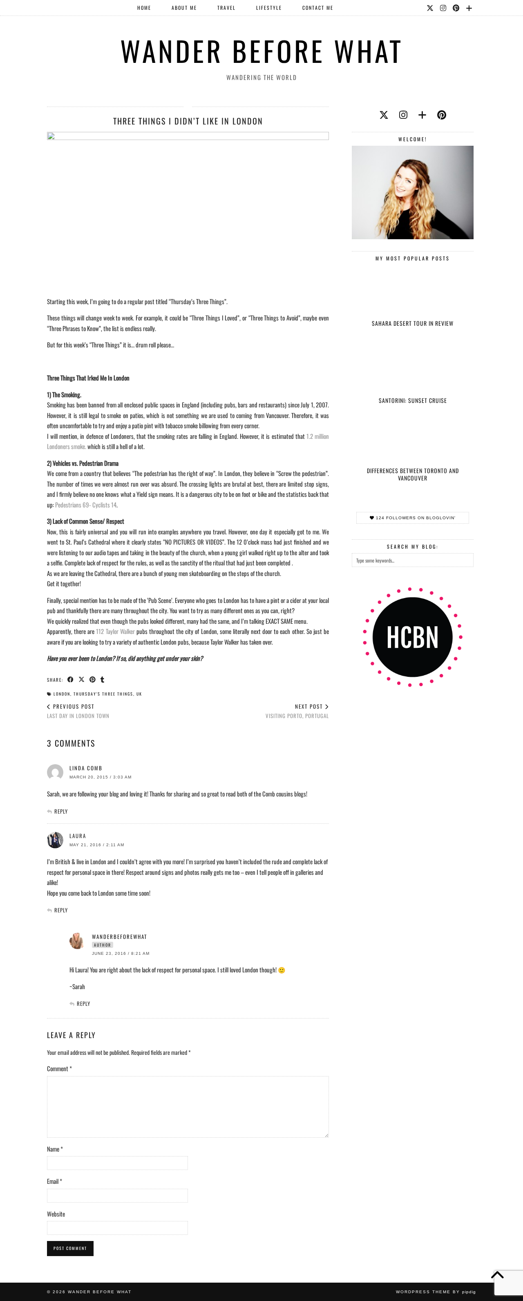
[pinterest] (441, 114)
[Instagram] (443, 8)
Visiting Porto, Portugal (297, 711)
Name (55, 1148)
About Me (184, 7)
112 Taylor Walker (115, 631)
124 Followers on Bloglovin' (415, 518)
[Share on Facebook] (70, 679)
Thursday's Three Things (103, 694)
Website (56, 1213)
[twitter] (384, 114)
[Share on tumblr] (103, 679)
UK (139, 694)
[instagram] (403, 114)
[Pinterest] (456, 8)
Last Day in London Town (78, 711)
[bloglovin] (422, 114)
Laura (77, 836)
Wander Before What (261, 50)
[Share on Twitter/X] (81, 679)
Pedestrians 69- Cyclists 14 (85, 504)
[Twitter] (430, 8)
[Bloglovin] (469, 8)
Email (54, 1180)
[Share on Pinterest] (92, 679)
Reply (61, 811)
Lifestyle (269, 7)
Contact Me (317, 7)
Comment (59, 1068)
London (62, 694)
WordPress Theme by (436, 1292)
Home (144, 7)
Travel (226, 7)
